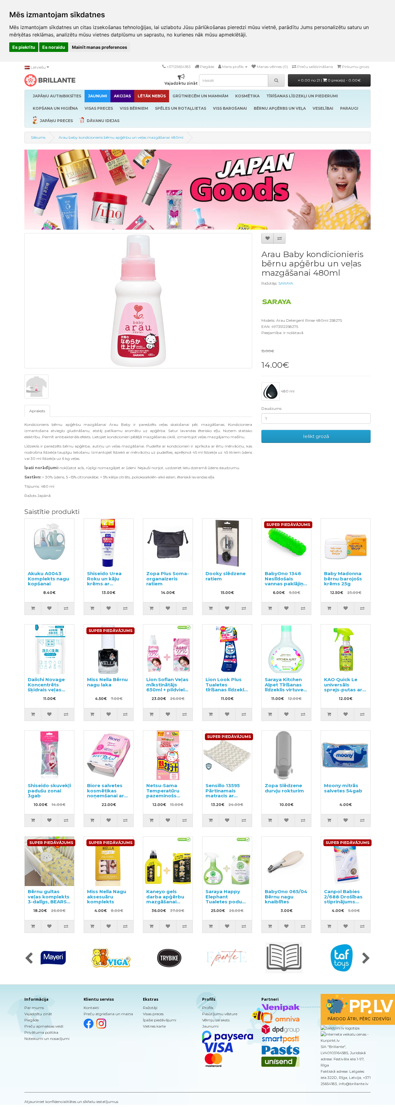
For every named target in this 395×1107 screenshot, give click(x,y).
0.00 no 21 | (330, 80)
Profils (207, 1007)
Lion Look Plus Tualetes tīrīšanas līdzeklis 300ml (227, 687)
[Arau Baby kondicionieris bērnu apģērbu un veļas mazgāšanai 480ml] (138, 300)
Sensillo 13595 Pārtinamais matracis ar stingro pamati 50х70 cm (224, 796)
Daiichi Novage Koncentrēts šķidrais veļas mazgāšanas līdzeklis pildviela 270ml (49, 692)
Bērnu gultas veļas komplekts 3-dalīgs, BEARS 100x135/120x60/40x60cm (60, 899)
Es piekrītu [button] (23, 47)
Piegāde (31, 1020)
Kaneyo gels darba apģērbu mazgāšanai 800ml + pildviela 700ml (167, 902)
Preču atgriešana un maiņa (108, 1014)
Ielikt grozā (316, 436)
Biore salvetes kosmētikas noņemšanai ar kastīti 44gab (105, 793)
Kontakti (91, 1007)
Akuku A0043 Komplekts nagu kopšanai (48, 578)
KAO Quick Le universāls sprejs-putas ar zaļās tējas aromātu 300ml (343, 689)
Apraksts (37, 411)
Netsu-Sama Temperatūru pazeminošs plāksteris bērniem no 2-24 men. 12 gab (167, 798)
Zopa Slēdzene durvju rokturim (284, 788)
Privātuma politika (41, 1032)
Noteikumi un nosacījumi (46, 1038)
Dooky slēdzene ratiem (226, 576)
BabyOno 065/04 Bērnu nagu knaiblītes (286, 897)
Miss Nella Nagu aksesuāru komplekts (106, 897)
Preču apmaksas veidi (43, 1026)
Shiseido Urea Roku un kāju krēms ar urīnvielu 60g (104, 581)
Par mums (34, 1007)
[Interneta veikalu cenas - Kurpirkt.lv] (346, 1037)
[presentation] (28, 958)
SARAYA (285, 283)
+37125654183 (179, 66)
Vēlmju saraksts (216, 1020)
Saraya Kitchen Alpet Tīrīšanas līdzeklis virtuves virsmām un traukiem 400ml (285, 689)
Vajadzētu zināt (38, 1014)
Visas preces (153, 1014)
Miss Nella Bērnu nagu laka (107, 682)
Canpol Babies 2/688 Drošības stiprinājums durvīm (343, 899)
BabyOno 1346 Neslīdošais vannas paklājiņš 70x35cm (285, 581)
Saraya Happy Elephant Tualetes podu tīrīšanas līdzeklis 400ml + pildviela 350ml (227, 904)
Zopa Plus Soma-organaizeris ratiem (167, 578)
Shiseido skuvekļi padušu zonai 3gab (49, 791)
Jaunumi (210, 1026)
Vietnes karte (154, 1026)
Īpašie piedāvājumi (159, 1020)
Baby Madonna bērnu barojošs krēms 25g (343, 578)
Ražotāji (150, 1007)
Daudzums (271, 408)
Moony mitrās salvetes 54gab (343, 788)
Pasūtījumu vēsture (219, 1014)
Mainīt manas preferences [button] (99, 47)
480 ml (287, 391)
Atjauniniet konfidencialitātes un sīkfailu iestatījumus (71, 1101)
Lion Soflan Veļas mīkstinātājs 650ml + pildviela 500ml (167, 687)
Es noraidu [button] (53, 47)
